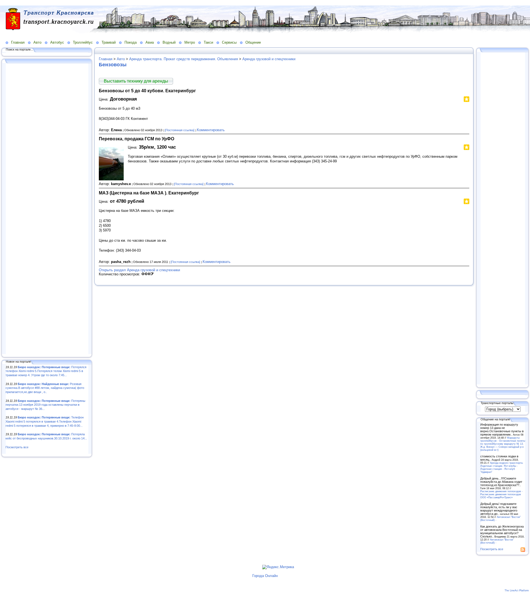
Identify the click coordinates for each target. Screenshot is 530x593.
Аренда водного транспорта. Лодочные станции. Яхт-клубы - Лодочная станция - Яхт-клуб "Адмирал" (501, 467)
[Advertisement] (47, 209)
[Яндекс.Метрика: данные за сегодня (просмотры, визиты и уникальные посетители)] (278, 567)
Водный (169, 42)
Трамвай (109, 42)
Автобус (57, 42)
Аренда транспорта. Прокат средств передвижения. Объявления (183, 59)
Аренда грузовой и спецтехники (268, 59)
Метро (189, 42)
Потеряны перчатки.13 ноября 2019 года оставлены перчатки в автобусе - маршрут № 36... (45, 404)
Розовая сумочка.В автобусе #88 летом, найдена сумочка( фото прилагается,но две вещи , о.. (45, 388)
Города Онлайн (265, 576)
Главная (18, 42)
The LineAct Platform (517, 590)
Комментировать (211, 130)
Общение (253, 42)
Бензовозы (112, 64)
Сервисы (229, 42)
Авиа (149, 42)
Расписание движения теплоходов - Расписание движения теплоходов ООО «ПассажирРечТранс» (501, 494)
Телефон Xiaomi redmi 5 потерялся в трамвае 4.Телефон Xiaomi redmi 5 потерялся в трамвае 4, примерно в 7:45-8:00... (45, 421)
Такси (208, 42)
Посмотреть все (17, 447)
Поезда (130, 42)
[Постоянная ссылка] (179, 130)
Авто (37, 42)
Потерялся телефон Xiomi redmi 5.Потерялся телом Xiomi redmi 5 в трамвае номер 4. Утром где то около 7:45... (46, 371)
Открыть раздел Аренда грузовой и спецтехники (139, 270)
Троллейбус (83, 42)
